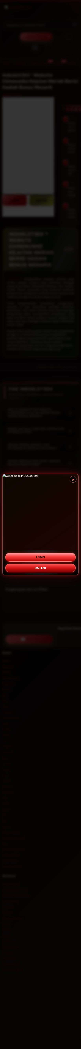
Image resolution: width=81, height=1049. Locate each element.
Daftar (40, 568)
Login (40, 557)
